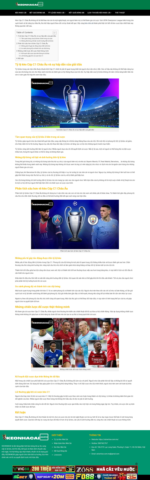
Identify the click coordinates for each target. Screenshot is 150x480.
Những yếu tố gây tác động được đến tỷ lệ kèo (35, 46)
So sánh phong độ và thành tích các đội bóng (35, 48)
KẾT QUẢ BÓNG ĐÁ (37, 13)
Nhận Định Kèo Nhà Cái (62, 443)
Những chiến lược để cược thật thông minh (33, 51)
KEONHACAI (6, 446)
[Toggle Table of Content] (53, 33)
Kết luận (21, 58)
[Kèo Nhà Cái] (29, 5)
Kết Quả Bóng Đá (76, 13)
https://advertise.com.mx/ (109, 439)
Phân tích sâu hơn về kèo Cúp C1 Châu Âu (33, 43)
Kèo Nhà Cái (20, 13)
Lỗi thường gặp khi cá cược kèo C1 (32, 56)
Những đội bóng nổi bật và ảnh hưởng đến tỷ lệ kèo (37, 41)
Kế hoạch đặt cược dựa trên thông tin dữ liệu (35, 53)
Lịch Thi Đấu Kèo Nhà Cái (99, 13)
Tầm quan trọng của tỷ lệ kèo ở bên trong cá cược (36, 38)
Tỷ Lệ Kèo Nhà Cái (56, 13)
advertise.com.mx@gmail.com (107, 454)
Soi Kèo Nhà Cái (60, 447)
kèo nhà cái (89, 23)
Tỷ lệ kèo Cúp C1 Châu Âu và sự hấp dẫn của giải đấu (37, 36)
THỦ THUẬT (120, 13)
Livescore (58, 455)
